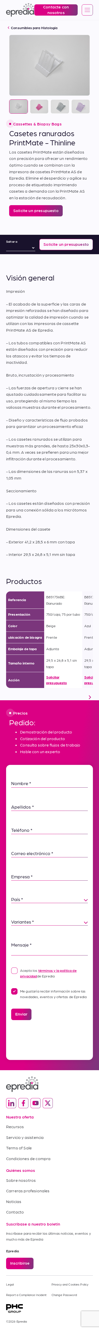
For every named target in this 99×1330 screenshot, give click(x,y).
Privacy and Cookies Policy (70, 1284)
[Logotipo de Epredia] (49, 1084)
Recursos (15, 1126)
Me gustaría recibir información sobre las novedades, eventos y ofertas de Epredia (53, 994)
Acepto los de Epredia (48, 973)
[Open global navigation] (87, 10)
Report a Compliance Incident (26, 1295)
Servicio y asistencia (25, 1137)
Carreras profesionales (28, 1190)
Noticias (13, 1201)
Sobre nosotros (21, 1180)
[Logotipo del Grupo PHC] (49, 1308)
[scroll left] (9, 697)
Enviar (21, 1013)
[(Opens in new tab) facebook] (23, 1103)
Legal (10, 1284)
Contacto (15, 1211)
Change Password (64, 1295)
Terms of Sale (19, 1147)
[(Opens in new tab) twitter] (48, 1103)
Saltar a (11, 241)
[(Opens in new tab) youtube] (35, 1103)
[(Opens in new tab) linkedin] (11, 1103)
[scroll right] (90, 697)
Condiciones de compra (28, 1158)
